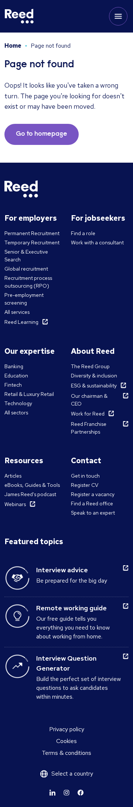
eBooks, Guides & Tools (32, 485)
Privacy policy (66, 729)
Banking (13, 366)
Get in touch (85, 475)
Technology (18, 403)
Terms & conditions (66, 753)
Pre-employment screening (24, 299)
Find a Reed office (92, 503)
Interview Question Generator (66, 663)
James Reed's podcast (30, 494)
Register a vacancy (93, 494)
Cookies (66, 741)
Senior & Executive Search (26, 255)
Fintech (13, 385)
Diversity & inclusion (94, 375)
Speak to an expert (93, 512)
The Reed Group (90, 366)
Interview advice (62, 570)
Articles (12, 475)
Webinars (15, 504)
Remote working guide (71, 608)
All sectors (16, 412)
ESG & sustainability (94, 385)
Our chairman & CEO (89, 400)
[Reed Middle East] (19, 16)
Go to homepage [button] (41, 134)
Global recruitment (26, 268)
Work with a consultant (97, 242)
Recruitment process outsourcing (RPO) (28, 282)
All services (17, 312)
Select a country (72, 773)
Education (16, 375)
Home (12, 46)
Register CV (84, 485)
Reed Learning (21, 322)
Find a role (83, 233)
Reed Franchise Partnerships (88, 428)
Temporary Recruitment (31, 242)
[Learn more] (52, 792)
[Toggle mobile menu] (118, 16)
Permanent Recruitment (31, 233)
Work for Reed (88, 413)
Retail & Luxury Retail (29, 394)
